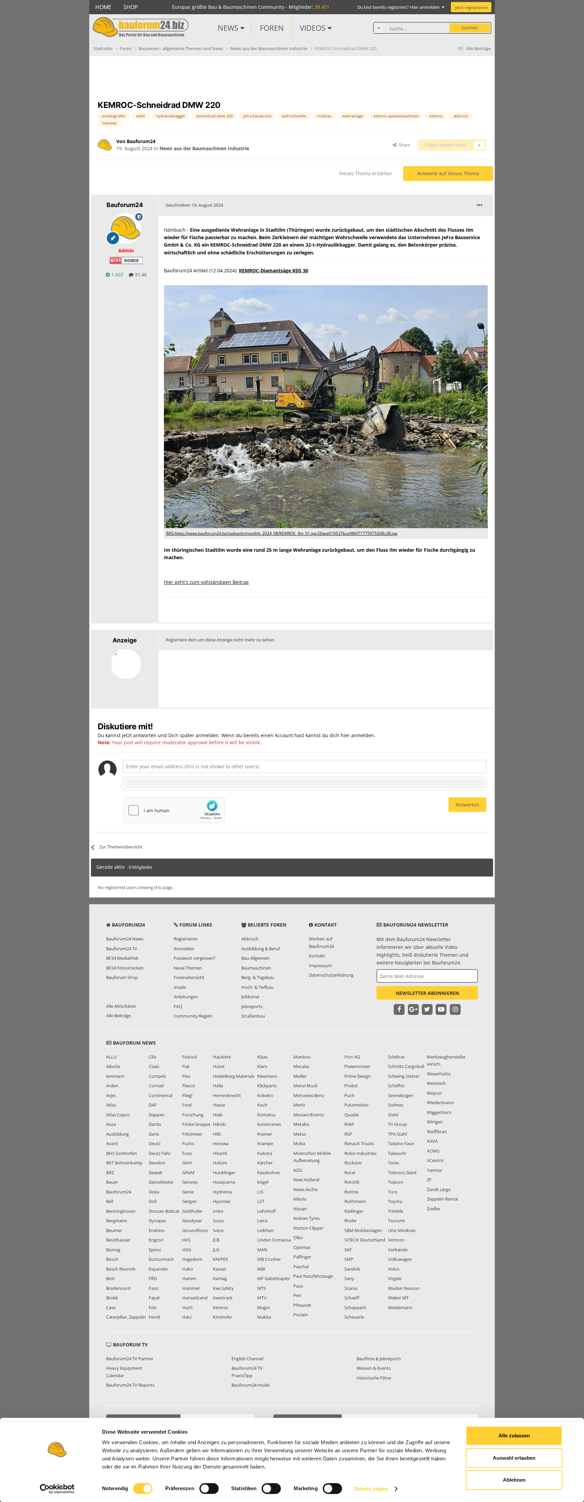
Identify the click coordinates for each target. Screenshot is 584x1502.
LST (260, 1201)
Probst (351, 1086)
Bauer (112, 1182)
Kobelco (265, 1095)
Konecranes (269, 1124)
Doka (154, 1192)
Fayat (154, 1298)
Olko (298, 1237)
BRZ (110, 1172)
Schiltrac (396, 1057)
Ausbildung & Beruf (260, 949)
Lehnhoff (266, 1211)
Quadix (351, 1115)
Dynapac (157, 1220)
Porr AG (352, 1057)
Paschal (301, 1267)
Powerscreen (357, 1066)
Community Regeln (193, 1016)
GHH (187, 1163)
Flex (186, 1076)
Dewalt (156, 1172)
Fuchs (188, 1143)
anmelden (362, 735)
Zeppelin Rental (442, 1199)
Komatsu (266, 1115)
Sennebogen (400, 1095)
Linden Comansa (274, 1240)
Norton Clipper (308, 1228)
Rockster (353, 1163)
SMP (349, 1259)
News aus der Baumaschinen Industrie (204, 148)
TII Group (397, 1124)
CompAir (157, 1076)
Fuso (187, 1153)
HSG (186, 1250)
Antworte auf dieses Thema (448, 173)
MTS (261, 1288)
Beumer (114, 1230)
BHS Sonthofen (121, 1153)
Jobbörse (250, 997)
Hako (187, 1269)
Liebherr (265, 1230)
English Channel (247, 1359)
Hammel (190, 1288)
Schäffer (396, 1086)
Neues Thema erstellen (365, 173)
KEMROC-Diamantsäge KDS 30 (273, 270)
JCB (216, 1240)
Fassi (154, 1288)
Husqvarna (224, 1182)
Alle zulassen (514, 1435)
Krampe (265, 1143)
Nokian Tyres (306, 1218)
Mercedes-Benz (308, 1095)
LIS (260, 1192)
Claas (154, 1066)
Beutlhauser (118, 1240)
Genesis (190, 1182)
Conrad (156, 1086)
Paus (298, 1286)
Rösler (350, 1220)
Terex (393, 1163)
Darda (155, 1124)
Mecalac (301, 1066)
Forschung (192, 1115)
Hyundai (221, 1201)
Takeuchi (397, 1153)
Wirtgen (435, 1122)
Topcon (395, 1182)
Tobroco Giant (402, 1172)
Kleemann (267, 1076)
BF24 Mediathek (122, 958)
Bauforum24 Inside (251, 1385)
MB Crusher (269, 1259)
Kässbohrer (268, 1172)
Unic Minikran (402, 1230)
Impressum (320, 965)
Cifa (152, 1057)
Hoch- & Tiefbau (257, 987)
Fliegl (187, 1095)
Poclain (300, 1315)
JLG (216, 1250)
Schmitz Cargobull (406, 1066)
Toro (392, 1192)
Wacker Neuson (404, 1288)
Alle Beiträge (118, 1015)
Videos (313, 28)
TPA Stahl (397, 1134)
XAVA (432, 1141)
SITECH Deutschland (364, 1240)
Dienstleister (161, 1182)
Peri (297, 1295)
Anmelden (184, 949)
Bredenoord (118, 1288)
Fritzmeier (192, 1134)
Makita (264, 1317)
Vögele (395, 1278)
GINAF (188, 1172)
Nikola (299, 1199)
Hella (218, 1086)
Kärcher (265, 1163)
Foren (272, 28)
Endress (157, 1230)
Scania (350, 1288)
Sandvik (352, 1269)
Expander (158, 1269)
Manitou (302, 1057)
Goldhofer (192, 1211)
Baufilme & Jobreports (379, 1359)
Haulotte (222, 1057)
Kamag (220, 1278)
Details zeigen (371, 1489)
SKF (348, 1250)
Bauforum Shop (122, 977)
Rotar (350, 1172)
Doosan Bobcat (164, 1211)
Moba (299, 1143)
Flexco (188, 1086)
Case (111, 1307)
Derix (154, 1134)
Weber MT (398, 1298)
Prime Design (357, 1076)
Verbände (398, 1250)
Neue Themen (188, 968)
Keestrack (223, 1298)
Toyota (395, 1201)
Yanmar (434, 1170)
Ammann (115, 1076)
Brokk (112, 1298)
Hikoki (219, 1124)
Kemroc (220, 1307)
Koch (262, 1105)
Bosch (112, 1259)
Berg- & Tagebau (257, 977)
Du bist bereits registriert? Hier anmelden (399, 7)
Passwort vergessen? (195, 958)
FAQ (178, 1006)
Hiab (217, 1115)
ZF (429, 1180)
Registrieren (186, 939)
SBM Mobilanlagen (363, 1230)
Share (403, 145)
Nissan (300, 1209)
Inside (180, 987)
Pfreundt (302, 1305)
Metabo (301, 1124)
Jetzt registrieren (471, 7)
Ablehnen (514, 1480)
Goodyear (192, 1220)
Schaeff (351, 1298)
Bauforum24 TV (121, 949)
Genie (188, 1192)
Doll (152, 1201)
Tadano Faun (401, 1143)
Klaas (262, 1057)
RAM (349, 1124)
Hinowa (220, 1143)
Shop (130, 7)
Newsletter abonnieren (427, 993)
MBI (261, 1269)
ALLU (111, 1057)
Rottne (351, 1192)
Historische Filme (374, 1378)
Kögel (262, 1182)
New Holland (306, 1180)
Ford (187, 1105)
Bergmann (116, 1220)
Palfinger (302, 1257)
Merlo (299, 1105)
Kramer (264, 1134)
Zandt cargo (439, 1189)
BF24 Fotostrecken (125, 968)
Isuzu (218, 1220)
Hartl (187, 1307)
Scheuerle (354, 1317)
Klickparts (267, 1086)
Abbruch (250, 939)
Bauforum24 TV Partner (129, 1359)
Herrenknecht (227, 1095)
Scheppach (355, 1307)
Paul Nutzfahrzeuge (313, 1276)
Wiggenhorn (439, 1112)
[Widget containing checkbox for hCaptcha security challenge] (174, 810)
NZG (297, 1170)
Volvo (393, 1269)
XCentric (435, 1160)
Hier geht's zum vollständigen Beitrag (206, 582)
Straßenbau (253, 1016)
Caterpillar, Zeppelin (126, 1317)
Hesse (219, 1105)
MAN (262, 1250)
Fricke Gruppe (196, 1124)
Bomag (113, 1250)
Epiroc (155, 1250)
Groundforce (195, 1230)
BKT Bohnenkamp (124, 1163)
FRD (153, 1278)
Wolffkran (437, 1132)
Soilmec (396, 1105)
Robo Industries (360, 1153)
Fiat (186, 1066)
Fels (152, 1307)
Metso (299, 1134)
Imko (218, 1211)
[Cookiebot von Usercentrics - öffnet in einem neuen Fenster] (57, 1489)
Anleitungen (186, 997)
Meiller (300, 1076)
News (229, 28)
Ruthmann (355, 1201)
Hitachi (220, 1153)
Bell (109, 1201)
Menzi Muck (305, 1086)
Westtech (436, 1083)
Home (103, 7)
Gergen (189, 1201)
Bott (110, 1278)
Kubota (264, 1153)
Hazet (219, 1066)
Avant (112, 1143)
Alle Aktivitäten (121, 1006)
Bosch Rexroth (121, 1269)
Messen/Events (308, 1115)
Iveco (218, 1230)
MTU (262, 1298)
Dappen (157, 1115)
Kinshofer (222, 1317)
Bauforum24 (118, 1192)
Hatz (187, 1317)
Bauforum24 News (124, 939)
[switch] (209, 1488)
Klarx (262, 1066)
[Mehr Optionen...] (479, 205)
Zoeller (433, 1209)
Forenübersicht (189, 977)
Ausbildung (117, 1134)
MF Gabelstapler (273, 1278)
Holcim (220, 1163)
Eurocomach (161, 1259)
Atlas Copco (118, 1115)
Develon (157, 1163)
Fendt (155, 1317)
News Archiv (305, 1189)
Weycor (434, 1093)
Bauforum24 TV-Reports (130, 1385)
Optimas (302, 1247)
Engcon (156, 1240)
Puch (349, 1095)
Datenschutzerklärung (331, 975)
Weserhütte (439, 1074)
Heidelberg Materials (233, 1076)
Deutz (155, 1143)
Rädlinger (353, 1211)
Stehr (393, 1115)
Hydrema (222, 1192)
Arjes (111, 1095)
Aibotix (113, 1066)
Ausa (111, 1124)
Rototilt (352, 1182)
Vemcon (396, 1240)
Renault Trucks (359, 1143)
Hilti (217, 1134)
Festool (189, 1057)
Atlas (111, 1105)
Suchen (469, 27)
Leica (262, 1220)
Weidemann (400, 1307)
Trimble (395, 1211)
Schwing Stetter (403, 1076)
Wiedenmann (440, 1102)
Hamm (189, 1278)
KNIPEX (220, 1259)
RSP (348, 1134)
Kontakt (317, 956)
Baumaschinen (256, 968)
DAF (153, 1105)
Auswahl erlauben (514, 1458)
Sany (349, 1278)
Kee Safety (223, 1288)
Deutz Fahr (160, 1153)
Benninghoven (121, 1211)
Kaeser (219, 1269)
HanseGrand (195, 1298)
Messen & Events (374, 1368)
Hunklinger (224, 1172)
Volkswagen (400, 1259)
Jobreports (252, 1006)
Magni (263, 1307)
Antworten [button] (467, 804)
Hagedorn (192, 1259)
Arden (112, 1086)
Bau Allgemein (255, 958)
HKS (186, 1240)
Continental (160, 1095)
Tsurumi (396, 1220)
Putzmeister (356, 1105)
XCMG (433, 1151)
